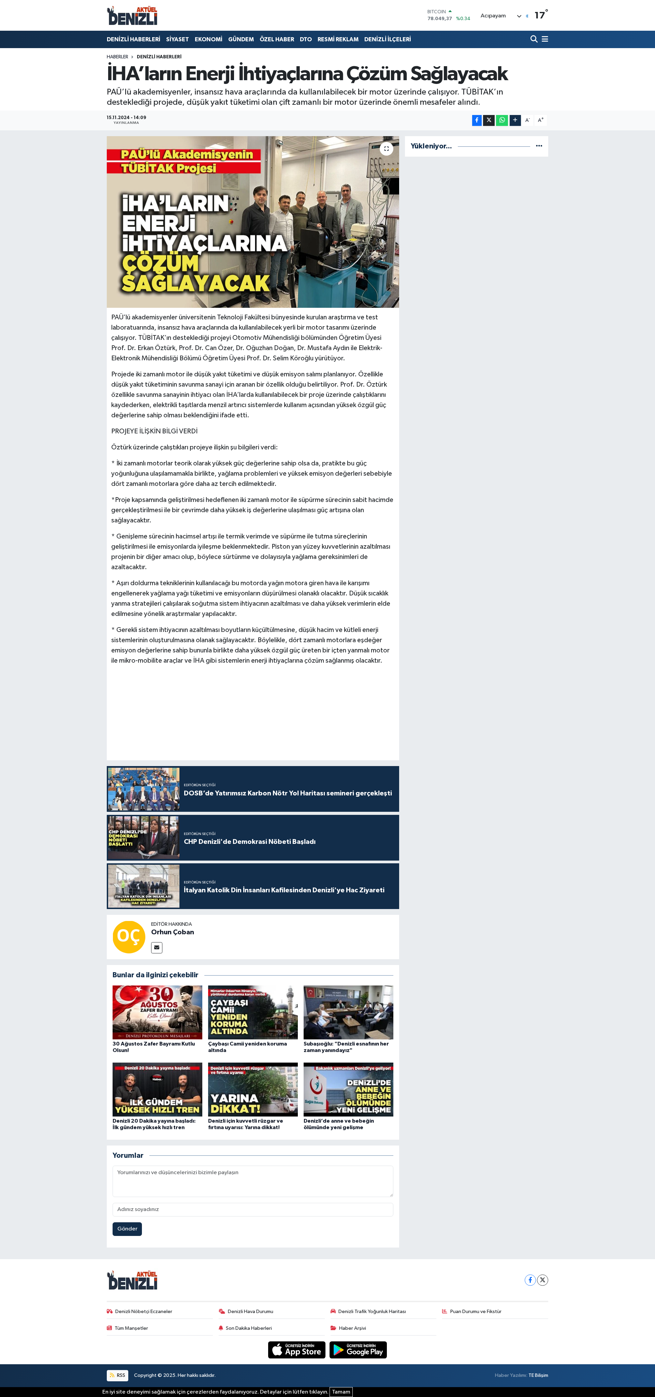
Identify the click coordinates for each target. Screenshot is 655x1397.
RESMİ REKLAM (338, 39)
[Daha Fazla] (515, 120)
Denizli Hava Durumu (250, 1311)
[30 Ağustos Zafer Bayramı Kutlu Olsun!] (157, 1012)
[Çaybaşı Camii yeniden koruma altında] (253, 1012)
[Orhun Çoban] (129, 937)
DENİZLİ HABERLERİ (133, 39)
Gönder (127, 1229)
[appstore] (297, 1350)
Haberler (117, 57)
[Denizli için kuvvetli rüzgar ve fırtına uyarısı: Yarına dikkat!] (253, 1089)
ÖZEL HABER (277, 39)
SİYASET (177, 39)
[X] (542, 1280)
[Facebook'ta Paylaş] (477, 120)
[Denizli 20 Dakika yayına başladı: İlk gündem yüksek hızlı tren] (157, 1089)
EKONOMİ (208, 39)
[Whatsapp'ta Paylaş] (502, 120)
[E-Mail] (156, 947)
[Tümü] (539, 146)
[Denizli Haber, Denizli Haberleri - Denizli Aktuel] (132, 15)
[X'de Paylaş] (489, 120)
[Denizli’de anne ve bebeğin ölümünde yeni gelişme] (348, 1089)
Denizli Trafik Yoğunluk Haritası (372, 1311)
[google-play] (358, 1350)
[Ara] (534, 39)
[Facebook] (530, 1280)
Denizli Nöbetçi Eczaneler (143, 1311)
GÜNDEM (241, 39)
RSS (120, 1375)
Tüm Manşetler (131, 1328)
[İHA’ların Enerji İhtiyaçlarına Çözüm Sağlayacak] (253, 221)
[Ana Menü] (544, 39)
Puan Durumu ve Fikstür (475, 1311)
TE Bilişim (538, 1375)
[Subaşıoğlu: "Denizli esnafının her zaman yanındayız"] (348, 1012)
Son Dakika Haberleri (249, 1328)
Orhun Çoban (172, 932)
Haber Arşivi (352, 1328)
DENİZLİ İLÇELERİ (387, 39)
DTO (306, 39)
